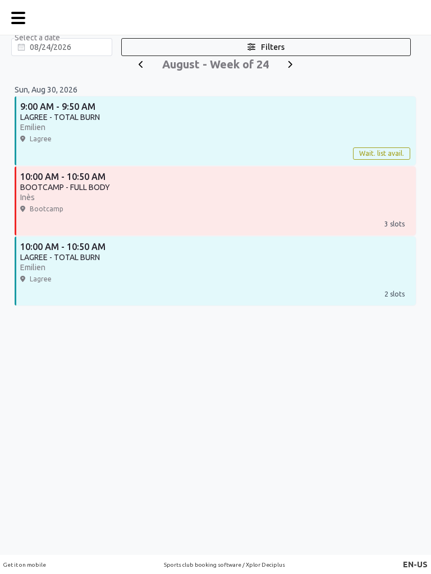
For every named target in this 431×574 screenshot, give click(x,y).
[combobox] (61, 47)
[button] (415, 564)
